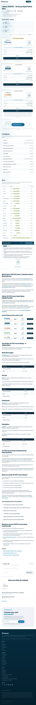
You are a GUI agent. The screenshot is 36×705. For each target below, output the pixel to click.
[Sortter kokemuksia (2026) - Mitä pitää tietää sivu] (8, 42)
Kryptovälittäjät (4, 654)
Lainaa (3, 643)
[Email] (12, 685)
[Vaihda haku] (32, 1)
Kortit (3, 648)
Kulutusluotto (4, 660)
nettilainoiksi (26, 278)
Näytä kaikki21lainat (17, 124)
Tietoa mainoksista (5, 677)
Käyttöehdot (4, 673)
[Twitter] (5, 685)
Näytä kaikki (4, 601)
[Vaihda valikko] (34, 2)
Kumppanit (3, 671)
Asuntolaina (4, 664)
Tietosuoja (3, 702)
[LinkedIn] (8, 685)
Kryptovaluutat (4, 647)
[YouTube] (10, 685)
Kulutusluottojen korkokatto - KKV (10, 552)
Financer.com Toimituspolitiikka (7, 674)
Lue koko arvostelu (17, 266)
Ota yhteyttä (4, 670)
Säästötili (3, 658)
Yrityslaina (3, 657)
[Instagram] (7, 685)
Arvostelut (3, 650)
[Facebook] (3, 685)
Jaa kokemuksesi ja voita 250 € (7, 680)
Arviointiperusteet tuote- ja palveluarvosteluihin (9, 678)
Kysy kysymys (29, 572)
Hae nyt (17, 58)
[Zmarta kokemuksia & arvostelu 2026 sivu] (8, 68)
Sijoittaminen (4, 644)
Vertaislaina (4, 661)
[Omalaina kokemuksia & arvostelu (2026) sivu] (8, 95)
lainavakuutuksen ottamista (10, 537)
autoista (24, 283)
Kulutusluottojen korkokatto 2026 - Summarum (12, 550)
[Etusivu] (4, 1)
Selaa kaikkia (31, 563)
